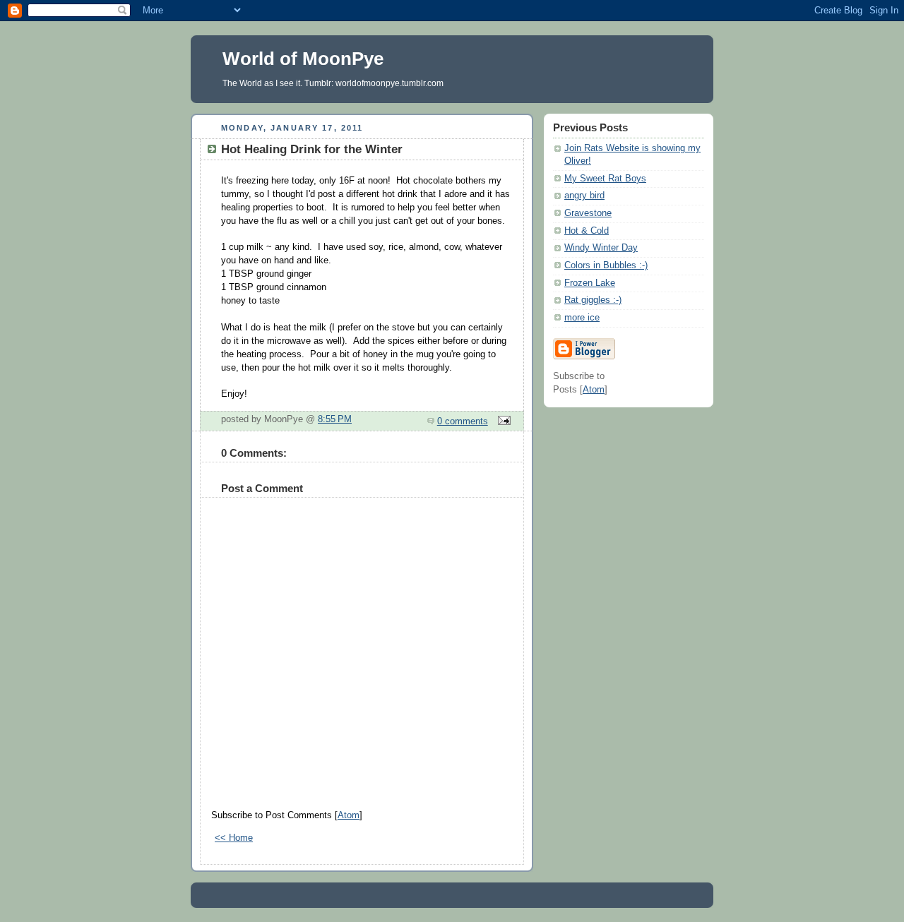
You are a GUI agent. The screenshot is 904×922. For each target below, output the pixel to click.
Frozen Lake (589, 283)
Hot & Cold (586, 231)
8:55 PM (335, 419)
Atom (348, 815)
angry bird (584, 195)
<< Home (234, 838)
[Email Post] (502, 421)
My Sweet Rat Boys (605, 179)
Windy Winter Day (601, 248)
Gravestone (588, 213)
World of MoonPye (302, 58)
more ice (582, 318)
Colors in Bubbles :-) (606, 265)
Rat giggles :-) (593, 300)
